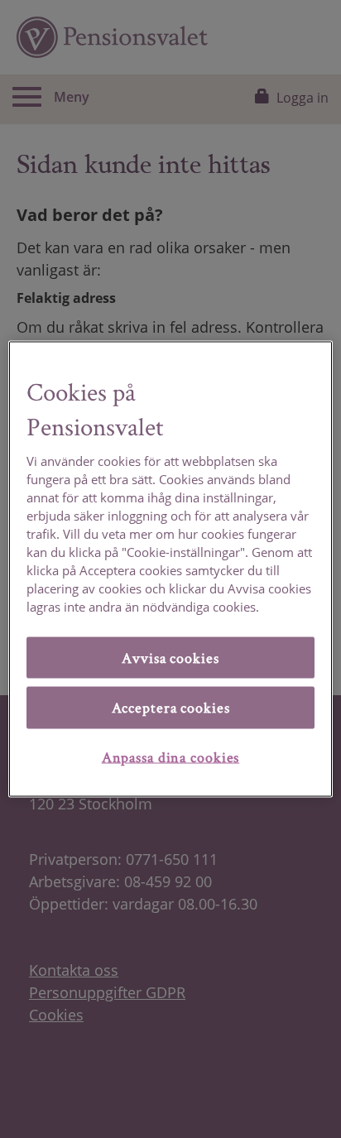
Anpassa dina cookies (171, 756)
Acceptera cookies (171, 707)
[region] (170, 569)
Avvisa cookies (170, 656)
